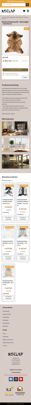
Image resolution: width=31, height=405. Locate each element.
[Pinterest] (21, 379)
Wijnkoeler (5, 326)
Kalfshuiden (5, 320)
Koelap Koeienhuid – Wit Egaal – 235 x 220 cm (8, 243)
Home (3, 17)
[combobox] (14, 4)
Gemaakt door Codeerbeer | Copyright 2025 (15, 403)
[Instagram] (16, 379)
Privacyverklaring (16, 372)
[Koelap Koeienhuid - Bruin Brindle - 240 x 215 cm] (8, 271)
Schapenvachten (12, 17)
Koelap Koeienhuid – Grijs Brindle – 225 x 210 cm (22, 243)
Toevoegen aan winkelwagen (8, 218)
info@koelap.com (16, 364)
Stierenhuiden (6, 323)
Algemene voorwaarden (16, 369)
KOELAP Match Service (8, 342)
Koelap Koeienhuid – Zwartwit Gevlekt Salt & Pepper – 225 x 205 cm (22, 202)
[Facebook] (11, 379)
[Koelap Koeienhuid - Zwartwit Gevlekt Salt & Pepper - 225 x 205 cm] (22, 190)
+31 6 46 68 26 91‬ (16, 362)
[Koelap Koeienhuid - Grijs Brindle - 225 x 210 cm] (22, 231)
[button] (7, 180)
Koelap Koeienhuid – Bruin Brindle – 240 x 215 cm (8, 282)
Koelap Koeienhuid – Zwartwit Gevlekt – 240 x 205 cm (8, 201)
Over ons (5, 345)
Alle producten (6, 17)
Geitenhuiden (6, 317)
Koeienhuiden (6, 212)
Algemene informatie (8, 339)
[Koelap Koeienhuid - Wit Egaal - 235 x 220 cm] (8, 231)
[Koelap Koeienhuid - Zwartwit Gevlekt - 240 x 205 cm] (8, 190)
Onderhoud (5, 336)
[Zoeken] (27, 4)
